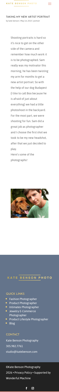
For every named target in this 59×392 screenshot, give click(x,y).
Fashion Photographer (23, 299)
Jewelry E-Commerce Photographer (22, 313)
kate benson (13, 21)
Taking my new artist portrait (28, 17)
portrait (36, 21)
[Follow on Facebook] (26, 388)
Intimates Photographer (24, 307)
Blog (12, 323)
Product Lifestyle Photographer (28, 319)
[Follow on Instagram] (32, 388)
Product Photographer (23, 303)
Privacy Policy (23, 372)
